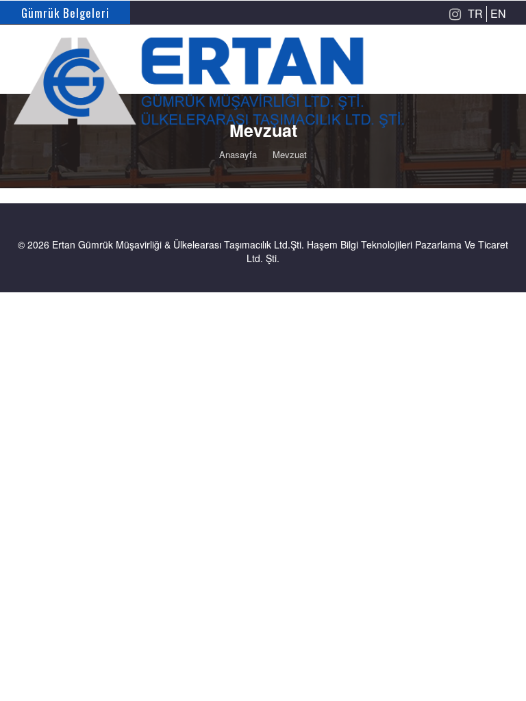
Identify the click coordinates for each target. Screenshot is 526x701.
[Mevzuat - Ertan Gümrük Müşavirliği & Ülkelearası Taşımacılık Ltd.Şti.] (263, 72)
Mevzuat (290, 154)
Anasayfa (238, 154)
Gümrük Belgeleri (65, 12)
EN (498, 13)
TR (475, 13)
